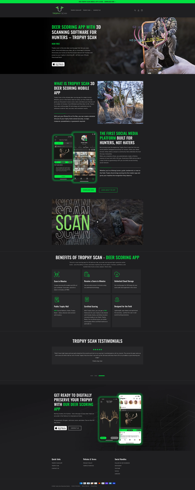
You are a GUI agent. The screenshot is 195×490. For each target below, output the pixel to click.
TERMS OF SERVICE (88, 465)
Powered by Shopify (65, 486)
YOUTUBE (117, 468)
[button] (87, 10)
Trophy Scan (58, 486)
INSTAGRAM (118, 465)
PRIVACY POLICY (87, 463)
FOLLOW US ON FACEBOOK (122, 463)
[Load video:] (97, 222)
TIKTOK (117, 471)
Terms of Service (85, 486)
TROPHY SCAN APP (57, 463)
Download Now (88, 190)
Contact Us (75, 428)
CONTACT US (55, 468)
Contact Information (76, 486)
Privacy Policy (94, 486)
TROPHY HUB (55, 465)
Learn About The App (108, 190)
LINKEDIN (117, 473)
